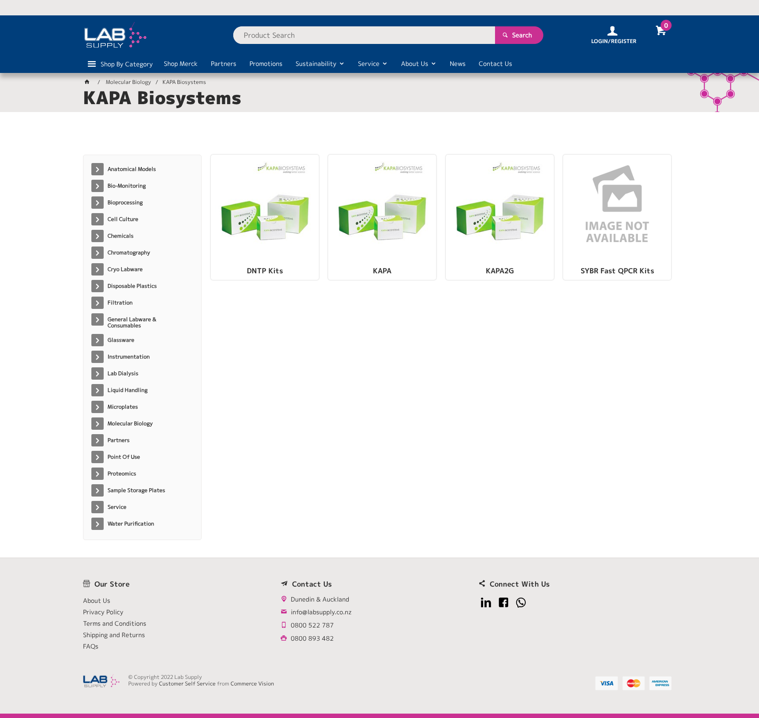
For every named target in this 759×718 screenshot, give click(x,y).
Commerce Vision (252, 683)
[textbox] (364, 35)
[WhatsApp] (521, 602)
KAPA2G (500, 271)
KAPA (382, 271)
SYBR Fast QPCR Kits (617, 271)
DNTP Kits (265, 271)
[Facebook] (503, 602)
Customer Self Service (187, 683)
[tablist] (379, 136)
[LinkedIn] (486, 602)
